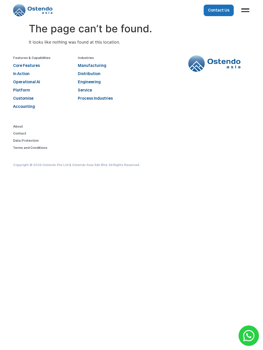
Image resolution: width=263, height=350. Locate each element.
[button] (245, 10)
